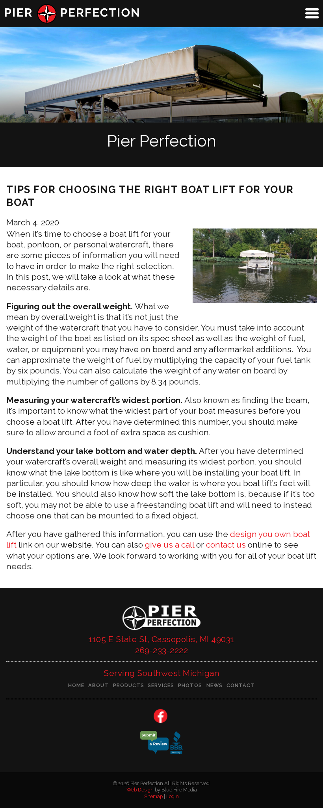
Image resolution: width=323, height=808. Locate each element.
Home (76, 685)
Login (172, 796)
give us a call (169, 545)
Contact (240, 685)
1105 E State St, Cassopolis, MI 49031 (161, 639)
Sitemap (153, 796)
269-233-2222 (161, 650)
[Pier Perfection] (161, 631)
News (214, 685)
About (98, 685)
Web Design (140, 790)
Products (128, 685)
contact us (226, 545)
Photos (190, 685)
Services (161, 685)
